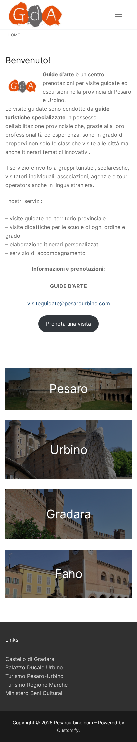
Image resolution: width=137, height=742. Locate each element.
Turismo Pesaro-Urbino (34, 676)
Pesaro (68, 388)
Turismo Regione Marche (36, 684)
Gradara (68, 514)
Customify (68, 730)
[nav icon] (118, 15)
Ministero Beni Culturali (34, 693)
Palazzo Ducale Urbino (34, 667)
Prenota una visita (68, 323)
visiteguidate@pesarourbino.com (68, 303)
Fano (68, 573)
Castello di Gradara (29, 659)
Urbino (68, 449)
